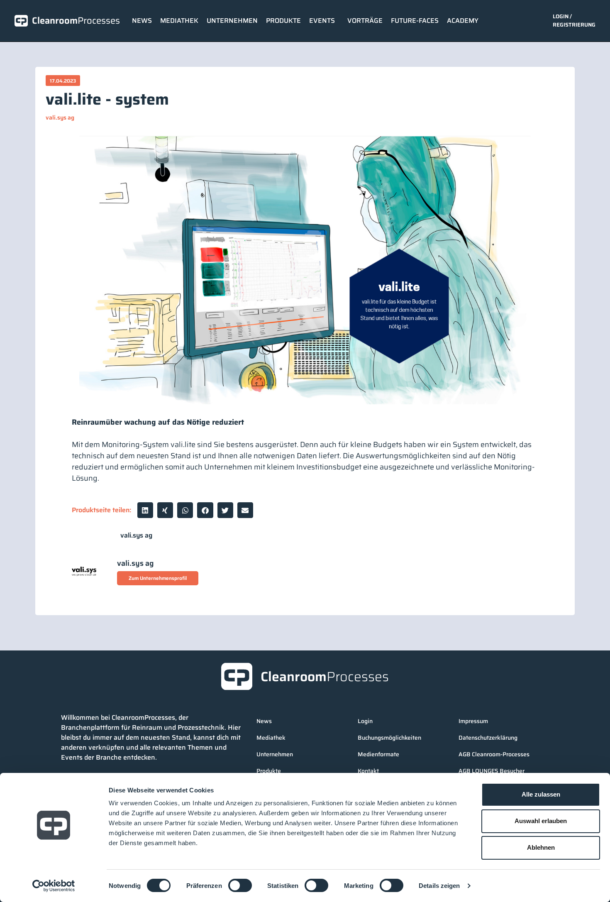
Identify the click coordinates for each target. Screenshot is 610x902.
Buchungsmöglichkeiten (389, 737)
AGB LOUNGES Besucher (492, 770)
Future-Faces (415, 20)
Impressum (473, 721)
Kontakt (368, 770)
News (142, 20)
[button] (145, 510)
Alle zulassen (541, 794)
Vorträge (365, 20)
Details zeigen (439, 885)
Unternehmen (232, 20)
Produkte (283, 20)
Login (365, 721)
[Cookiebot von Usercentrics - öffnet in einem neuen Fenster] (53, 886)
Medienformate (378, 754)
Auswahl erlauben (541, 820)
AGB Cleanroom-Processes (494, 754)
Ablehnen (541, 847)
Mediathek (179, 20)
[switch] (240, 885)
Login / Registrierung (574, 20)
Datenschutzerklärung (488, 737)
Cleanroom (76, 20)
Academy (462, 20)
